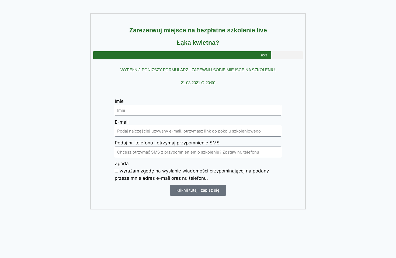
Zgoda (122, 163)
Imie (119, 101)
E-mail (121, 122)
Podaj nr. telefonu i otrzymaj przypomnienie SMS (167, 142)
